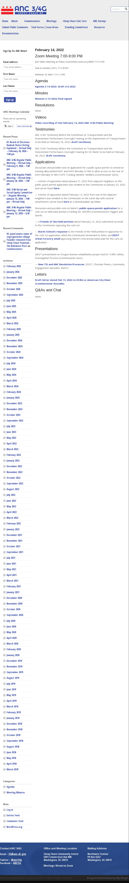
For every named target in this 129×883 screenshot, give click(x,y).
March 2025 (12, 323)
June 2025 (11, 306)
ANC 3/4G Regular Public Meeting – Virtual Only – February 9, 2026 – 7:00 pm (20, 164)
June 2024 (11, 369)
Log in (10, 809)
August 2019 (13, 678)
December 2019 (14, 661)
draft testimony (56, 155)
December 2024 (14, 340)
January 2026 (13, 272)
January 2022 (13, 529)
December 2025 (14, 277)
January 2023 (13, 460)
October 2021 (13, 546)
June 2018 (11, 752)
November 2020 (14, 603)
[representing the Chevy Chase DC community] (23, 13)
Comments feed (15, 821)
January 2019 (13, 718)
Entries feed (13, 815)
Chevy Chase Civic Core (75, 21)
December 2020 (14, 598)
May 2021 (11, 569)
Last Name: (9, 86)
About (14, 21)
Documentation (10, 33)
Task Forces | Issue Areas (44, 27)
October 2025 (13, 289)
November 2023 (14, 409)
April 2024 (11, 380)
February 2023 (14, 455)
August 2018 (13, 746)
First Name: (9, 74)
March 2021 (12, 580)
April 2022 (11, 512)
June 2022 (11, 500)
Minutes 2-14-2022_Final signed (53, 98)
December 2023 (14, 403)
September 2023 (15, 420)
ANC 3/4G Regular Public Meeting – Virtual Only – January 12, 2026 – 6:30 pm (20, 212)
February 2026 (14, 266)
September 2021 (15, 552)
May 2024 (11, 374)
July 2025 (11, 300)
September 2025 (15, 294)
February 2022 (14, 523)
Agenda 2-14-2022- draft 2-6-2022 (55, 86)
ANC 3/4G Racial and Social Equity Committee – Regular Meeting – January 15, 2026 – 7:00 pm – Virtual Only (19, 195)
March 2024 (12, 386)
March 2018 (12, 769)
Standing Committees (76, 27)
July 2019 (11, 683)
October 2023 (13, 415)
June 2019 (11, 689)
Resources (99, 27)
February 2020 (14, 649)
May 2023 (11, 438)
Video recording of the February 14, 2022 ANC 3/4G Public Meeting (74, 122)
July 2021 (11, 557)
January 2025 (13, 334)
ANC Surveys (99, 21)
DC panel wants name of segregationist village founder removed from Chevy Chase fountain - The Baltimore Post (19, 240)
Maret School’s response (52, 231)
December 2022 (14, 466)
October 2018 (13, 735)
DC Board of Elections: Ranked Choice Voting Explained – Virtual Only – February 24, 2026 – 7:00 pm (19, 148)
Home (5, 21)
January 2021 (13, 592)
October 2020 (13, 609)
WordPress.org (14, 827)
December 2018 (14, 723)
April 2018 (11, 763)
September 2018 (15, 740)
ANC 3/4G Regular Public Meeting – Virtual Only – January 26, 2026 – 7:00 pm (20, 179)
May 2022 (11, 506)
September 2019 (15, 672)
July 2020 (11, 621)
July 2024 (11, 363)
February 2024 (14, 392)
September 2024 (15, 357)
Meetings (52, 21)
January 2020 (13, 655)
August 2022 (13, 489)
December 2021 (14, 535)
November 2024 (14, 346)
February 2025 (14, 329)
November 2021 (14, 540)
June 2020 (11, 626)
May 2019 (11, 695)
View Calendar (23, 126)
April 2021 (11, 575)
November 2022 (14, 472)
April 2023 (11, 443)
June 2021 (11, 563)
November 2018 (14, 729)
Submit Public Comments (15, 27)
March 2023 (12, 449)
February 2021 (14, 586)
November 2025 (14, 283)
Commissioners (32, 21)
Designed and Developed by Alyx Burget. (108, 878)
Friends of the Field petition (56, 221)
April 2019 (11, 701)
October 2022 (13, 478)
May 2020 (11, 632)
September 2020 (15, 615)
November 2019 (14, 666)
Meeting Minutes (16, 792)
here (56, 188)
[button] (8, 126)
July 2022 (11, 495)
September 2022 (15, 483)
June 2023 (11, 432)
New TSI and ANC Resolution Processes (61, 264)
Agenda (10, 786)
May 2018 (11, 758)
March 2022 (12, 517)
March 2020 (12, 643)
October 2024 (13, 352)
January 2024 (13, 397)
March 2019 (12, 706)
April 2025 (11, 317)
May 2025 (11, 312)
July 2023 (11, 426)
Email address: (10, 62)
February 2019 (14, 712)
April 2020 (11, 638)
